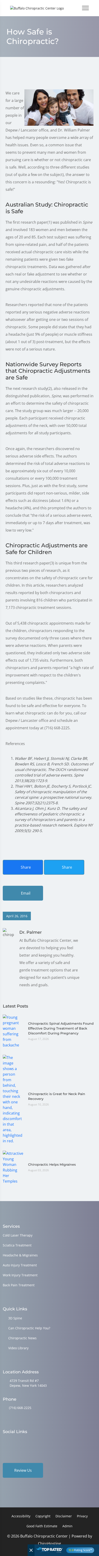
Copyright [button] (42, 1516)
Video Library (18, 1348)
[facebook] (17, 1440)
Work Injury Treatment (20, 1275)
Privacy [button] (82, 1516)
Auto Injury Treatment (20, 1265)
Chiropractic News (22, 1338)
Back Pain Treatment (19, 1285)
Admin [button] (67, 1526)
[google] (5, 1440)
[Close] (31, 1550)
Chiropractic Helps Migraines (52, 1164)
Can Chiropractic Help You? (29, 1328)
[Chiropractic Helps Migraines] (13, 1166)
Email (25, 893)
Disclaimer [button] (63, 1516)
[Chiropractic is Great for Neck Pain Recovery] (13, 1098)
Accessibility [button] (21, 1516)
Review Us (23, 1470)
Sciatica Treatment (17, 1245)
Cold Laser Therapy (17, 1235)
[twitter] (40, 1440)
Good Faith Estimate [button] (41, 1526)
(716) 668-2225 (20, 1408)
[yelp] (28, 1440)
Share (25, 867)
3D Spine (15, 1318)
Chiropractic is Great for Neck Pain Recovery (56, 1096)
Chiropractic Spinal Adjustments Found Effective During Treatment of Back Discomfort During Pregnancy (61, 1028)
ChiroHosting (49, 1543)
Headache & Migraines (20, 1255)
